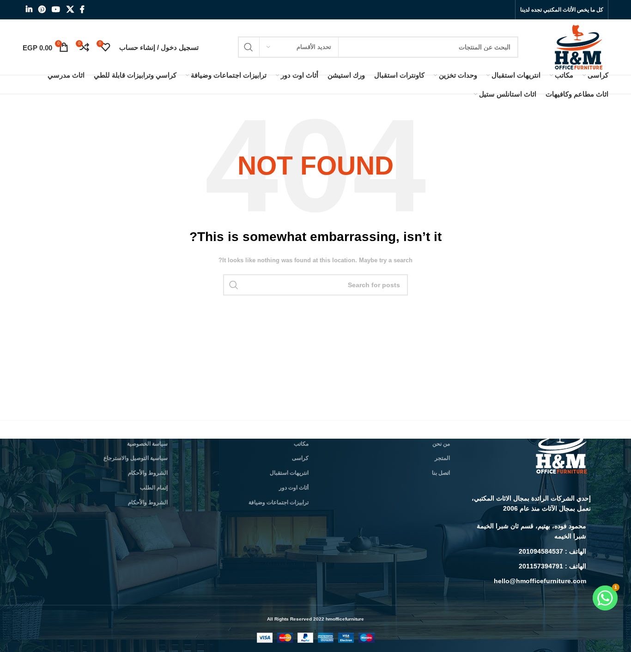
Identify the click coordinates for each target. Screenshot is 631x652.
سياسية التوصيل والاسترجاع (135, 458)
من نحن (441, 444)
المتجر (442, 458)
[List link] (527, 531)
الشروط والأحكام (148, 473)
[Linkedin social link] (29, 9)
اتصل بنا (441, 473)
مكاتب (301, 444)
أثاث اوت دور (294, 487)
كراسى (300, 458)
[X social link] (70, 9)
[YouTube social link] (56, 9)
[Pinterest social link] (42, 9)
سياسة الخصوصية (147, 444)
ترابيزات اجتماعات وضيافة (279, 502)
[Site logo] (579, 46)
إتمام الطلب (154, 487)
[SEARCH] (248, 47)
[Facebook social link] (82, 9)
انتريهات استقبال (289, 473)
